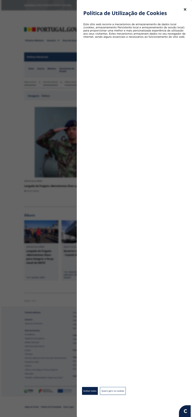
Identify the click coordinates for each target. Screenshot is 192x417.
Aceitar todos (90, 390)
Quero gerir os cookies (112, 390)
